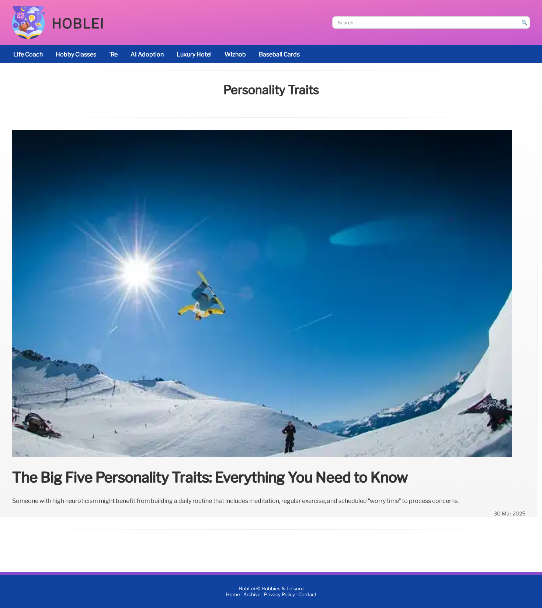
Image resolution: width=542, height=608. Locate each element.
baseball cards (279, 54)
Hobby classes (76, 54)
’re (113, 54)
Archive (252, 594)
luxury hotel (194, 54)
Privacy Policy (279, 594)
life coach (28, 54)
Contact (307, 594)
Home (233, 594)
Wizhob (235, 54)
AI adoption (147, 54)
